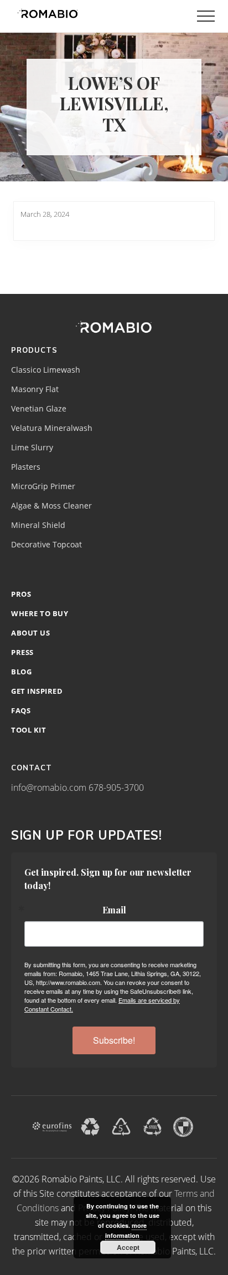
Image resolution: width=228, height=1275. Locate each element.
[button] (206, 16)
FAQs (20, 710)
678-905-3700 (116, 787)
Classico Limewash (45, 370)
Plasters (25, 467)
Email (114, 910)
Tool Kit (28, 730)
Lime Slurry (32, 448)
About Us (30, 633)
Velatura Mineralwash (51, 428)
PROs (21, 594)
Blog (21, 672)
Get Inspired (37, 691)
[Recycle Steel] (152, 1126)
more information (126, 1230)
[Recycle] (90, 1126)
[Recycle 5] (121, 1126)
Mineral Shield (38, 525)
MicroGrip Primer (43, 486)
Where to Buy (39, 613)
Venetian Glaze (38, 409)
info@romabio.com (48, 787)
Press (22, 652)
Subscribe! (114, 1040)
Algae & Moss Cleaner (51, 506)
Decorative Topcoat (46, 545)
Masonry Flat (35, 389)
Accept (128, 1247)
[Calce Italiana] (183, 1126)
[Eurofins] (52, 1126)
